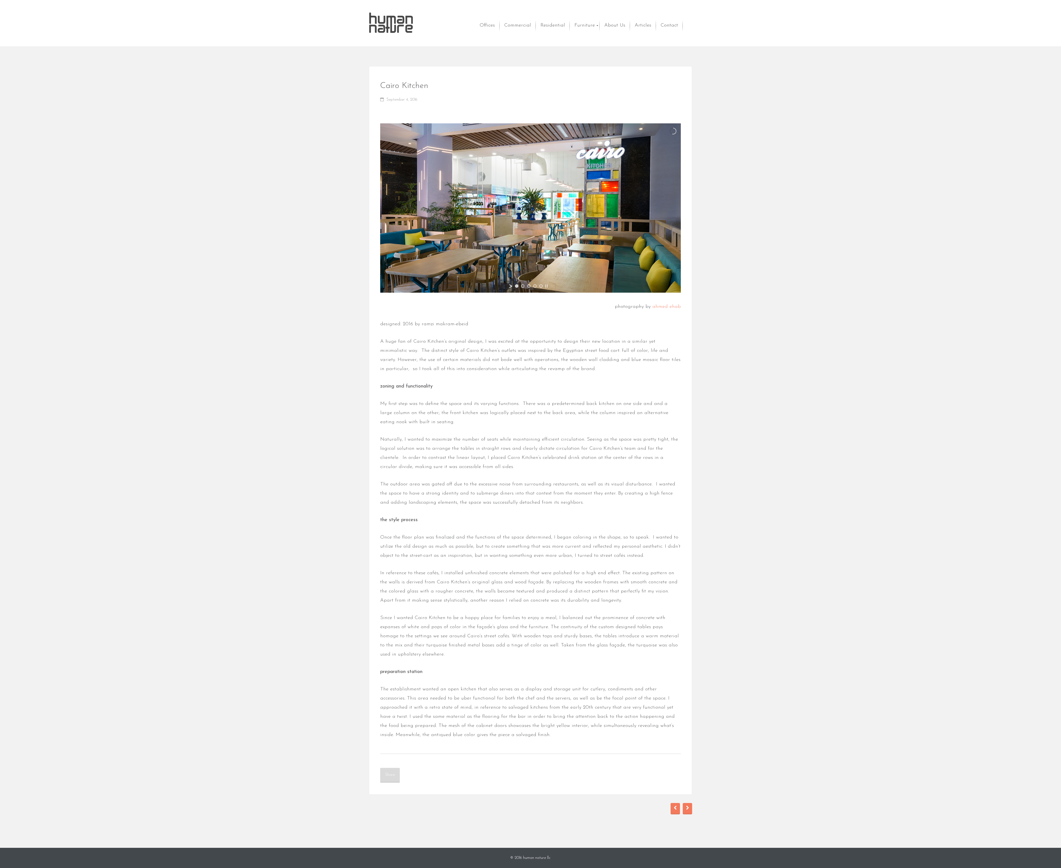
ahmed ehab (666, 306)
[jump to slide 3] (528, 286)
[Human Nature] (391, 22)
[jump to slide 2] (522, 286)
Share (390, 775)
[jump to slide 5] (541, 286)
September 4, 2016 (402, 100)
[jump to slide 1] (516, 286)
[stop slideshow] (546, 286)
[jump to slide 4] (535, 286)
